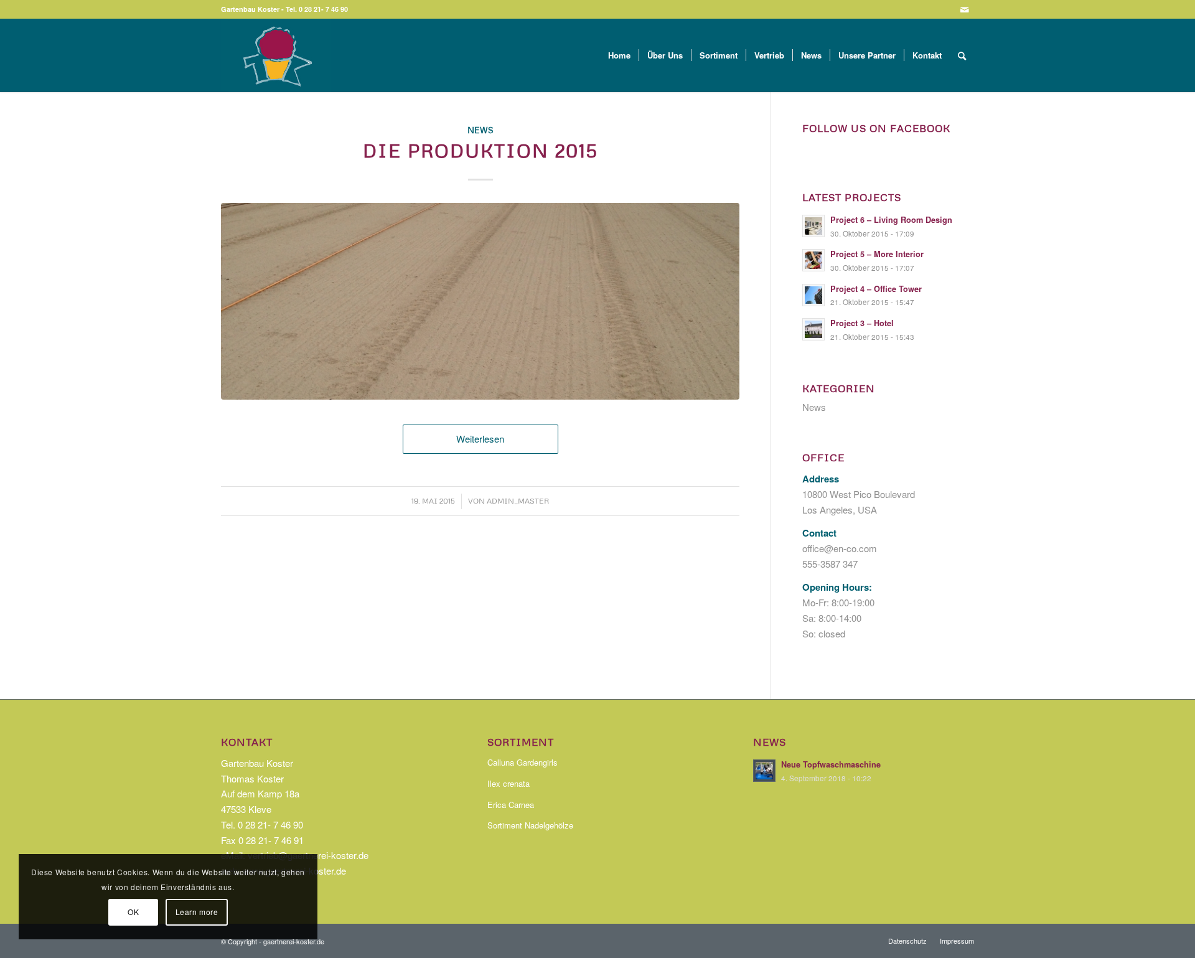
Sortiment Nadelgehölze (530, 825)
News (480, 129)
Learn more (197, 911)
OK (133, 911)
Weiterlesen (480, 438)
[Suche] (962, 55)
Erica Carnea (510, 804)
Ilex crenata (508, 783)
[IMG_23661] (480, 301)
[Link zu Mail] (964, 9)
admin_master (518, 500)
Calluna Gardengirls (522, 762)
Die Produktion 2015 (480, 150)
